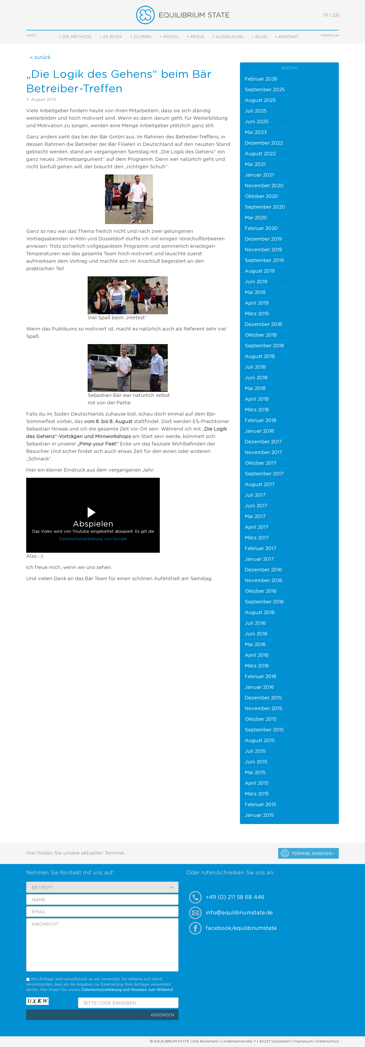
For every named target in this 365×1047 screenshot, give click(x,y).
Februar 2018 (260, 420)
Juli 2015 (255, 751)
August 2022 (260, 154)
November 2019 (263, 250)
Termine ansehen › (313, 854)
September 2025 (265, 89)
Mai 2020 (256, 218)
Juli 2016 (255, 623)
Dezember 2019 (263, 239)
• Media (195, 37)
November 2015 (263, 708)
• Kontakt (286, 37)
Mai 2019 (255, 292)
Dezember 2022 (264, 143)
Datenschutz (327, 1041)
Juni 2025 (257, 122)
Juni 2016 (256, 634)
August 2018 (260, 356)
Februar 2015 (260, 804)
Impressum (330, 35)
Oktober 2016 (261, 591)
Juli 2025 (256, 111)
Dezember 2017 (263, 442)
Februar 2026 (261, 79)
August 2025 (260, 100)
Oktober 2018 (261, 335)
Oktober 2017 (261, 463)
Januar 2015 (259, 815)
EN (336, 15)
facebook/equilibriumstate (241, 928)
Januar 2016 (259, 687)
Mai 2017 (255, 516)
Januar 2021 (259, 175)
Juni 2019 (256, 282)
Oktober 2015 (261, 719)
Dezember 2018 (263, 324)
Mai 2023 (256, 132)
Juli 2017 (255, 495)
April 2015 (257, 783)
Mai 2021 (255, 164)
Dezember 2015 (263, 698)
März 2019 (257, 314)
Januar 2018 (259, 431)
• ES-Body (111, 37)
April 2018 (257, 399)
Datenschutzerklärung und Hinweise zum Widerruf (127, 990)
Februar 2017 (260, 548)
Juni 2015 (256, 762)
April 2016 (257, 655)
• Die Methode (75, 37)
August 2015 (260, 740)
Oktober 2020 (261, 196)
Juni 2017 (256, 506)
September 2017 (264, 474)
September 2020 (265, 207)
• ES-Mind (141, 37)
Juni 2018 (256, 378)
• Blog (259, 37)
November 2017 (263, 452)
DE (326, 15)
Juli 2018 (255, 367)
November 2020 (264, 186)
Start (31, 35)
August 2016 (260, 612)
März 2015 (257, 794)
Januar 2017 (259, 559)
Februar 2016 (260, 676)
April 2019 (257, 303)
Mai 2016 (255, 644)
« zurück (40, 57)
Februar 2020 (261, 228)
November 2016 (263, 580)
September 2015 (264, 730)
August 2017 (260, 484)
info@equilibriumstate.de (239, 912)
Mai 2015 (255, 772)
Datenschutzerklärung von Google (93, 539)
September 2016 (264, 602)
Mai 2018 (255, 388)
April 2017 (257, 527)
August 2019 (260, 271)
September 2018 (264, 346)
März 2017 (257, 538)
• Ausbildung (228, 37)
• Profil (169, 37)
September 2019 (264, 260)
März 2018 (257, 410)
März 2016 (257, 666)
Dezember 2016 (263, 570)
